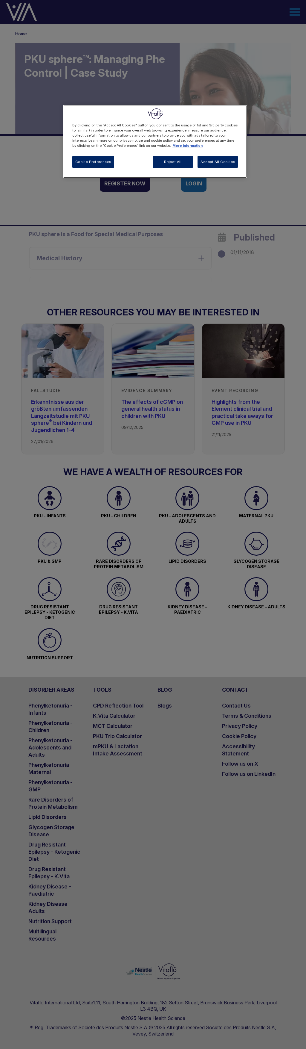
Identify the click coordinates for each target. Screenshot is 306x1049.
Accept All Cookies (218, 162)
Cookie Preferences (93, 162)
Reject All (173, 162)
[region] (155, 141)
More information (187, 145)
